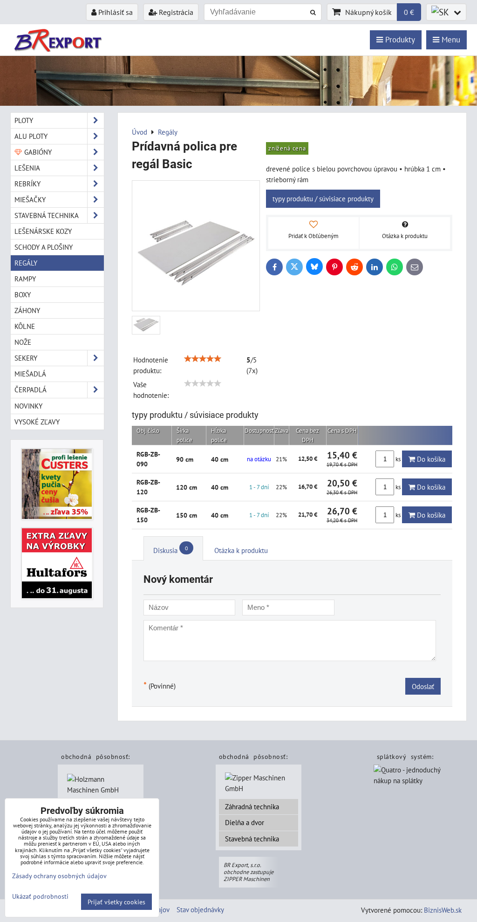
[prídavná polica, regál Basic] (146, 325)
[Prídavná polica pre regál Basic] (196, 245)
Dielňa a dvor (244, 822)
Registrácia (175, 12)
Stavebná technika (252, 838)
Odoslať (423, 686)
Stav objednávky (200, 909)
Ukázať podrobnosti (40, 896)
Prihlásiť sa (114, 12)
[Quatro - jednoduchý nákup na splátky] (416, 781)
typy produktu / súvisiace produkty (323, 198)
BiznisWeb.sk (443, 910)
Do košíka (430, 459)
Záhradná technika (252, 806)
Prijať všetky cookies (116, 901)
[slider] (202, 358)
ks (398, 459)
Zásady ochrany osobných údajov (59, 875)
